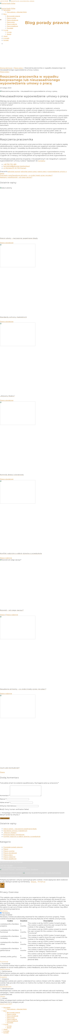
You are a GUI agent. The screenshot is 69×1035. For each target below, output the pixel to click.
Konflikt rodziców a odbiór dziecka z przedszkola (21, 836)
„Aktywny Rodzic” (10, 833)
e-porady (6, 38)
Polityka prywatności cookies (11, 873)
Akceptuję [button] (41, 882)
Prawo (2, 615)
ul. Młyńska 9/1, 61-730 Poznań (14, 168)
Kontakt (6, 40)
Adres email (5, 802)
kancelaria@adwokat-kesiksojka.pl (16, 166)
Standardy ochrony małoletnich (15, 831)
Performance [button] (5, 969)
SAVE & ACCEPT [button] (6, 1004)
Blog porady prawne (13, 16)
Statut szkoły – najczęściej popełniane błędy (20, 829)
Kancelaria (6, 10)
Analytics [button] (3, 977)
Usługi (5, 36)
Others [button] (2, 996)
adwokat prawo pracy (29, 171)
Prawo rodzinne (12, 24)
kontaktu (41, 161)
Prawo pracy (11, 22)
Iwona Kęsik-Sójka (13, 876)
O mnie (5, 30)
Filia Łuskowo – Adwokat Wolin (17, 12)
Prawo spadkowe (12, 26)
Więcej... (34, 882)
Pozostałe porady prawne (13, 847)
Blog (4, 14)
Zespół (9, 34)
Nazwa (3, 799)
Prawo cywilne (11, 18)
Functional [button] (4, 962)
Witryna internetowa (8, 806)
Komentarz (5, 796)
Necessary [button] (4, 911)
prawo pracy (42, 171)
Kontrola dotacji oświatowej (13, 835)
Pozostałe (10, 28)
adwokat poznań (14, 171)
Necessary (6, 913)
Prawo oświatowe (12, 20)
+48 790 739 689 (4, 1)
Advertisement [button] (5, 987)
